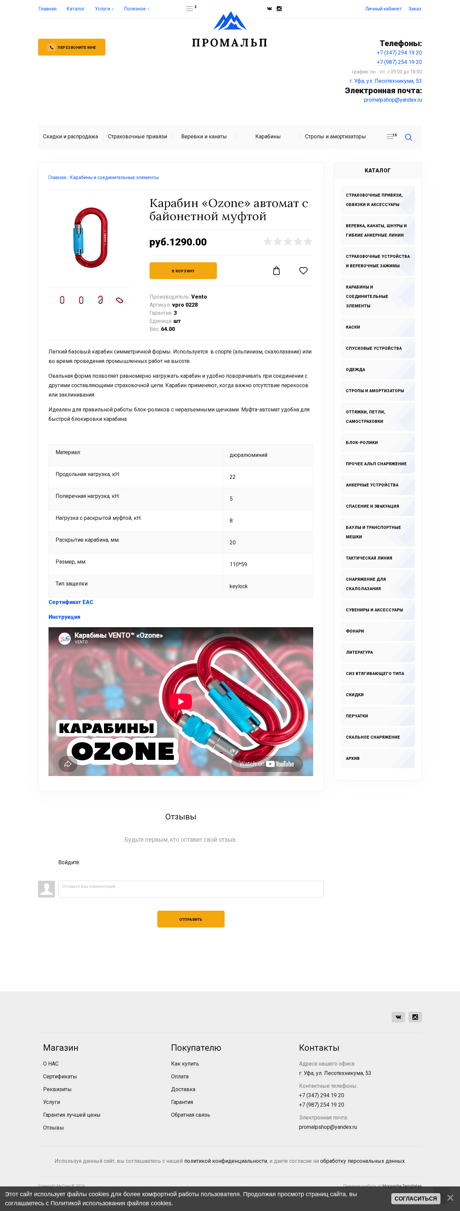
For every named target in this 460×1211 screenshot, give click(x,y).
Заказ (414, 8)
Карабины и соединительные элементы (367, 296)
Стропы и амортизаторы (375, 391)
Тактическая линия (369, 558)
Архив (353, 758)
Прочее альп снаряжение (376, 464)
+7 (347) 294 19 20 (399, 52)
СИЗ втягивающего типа (375, 673)
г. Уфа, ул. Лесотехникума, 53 (386, 81)
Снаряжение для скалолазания (366, 584)
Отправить (191, 919)
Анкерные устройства (372, 485)
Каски (353, 327)
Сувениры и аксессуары (374, 610)
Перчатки (357, 716)
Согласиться (416, 1199)
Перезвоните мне (77, 47)
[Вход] (63, 872)
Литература (359, 652)
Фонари (355, 631)
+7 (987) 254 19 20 (399, 62)
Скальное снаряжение (373, 737)
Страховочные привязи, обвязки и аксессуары (374, 200)
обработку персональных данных (362, 1161)
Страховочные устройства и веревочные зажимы (378, 261)
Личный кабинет (383, 8)
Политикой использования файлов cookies (111, 1203)
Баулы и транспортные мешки (373, 532)
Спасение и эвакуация (372, 506)
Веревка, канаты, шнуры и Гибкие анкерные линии (376, 231)
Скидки (355, 695)
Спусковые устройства (374, 348)
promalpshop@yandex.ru (393, 100)
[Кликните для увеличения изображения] (90, 239)
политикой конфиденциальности (225, 1161)
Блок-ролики (362, 442)
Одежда (355, 369)
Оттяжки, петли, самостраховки (365, 417)
